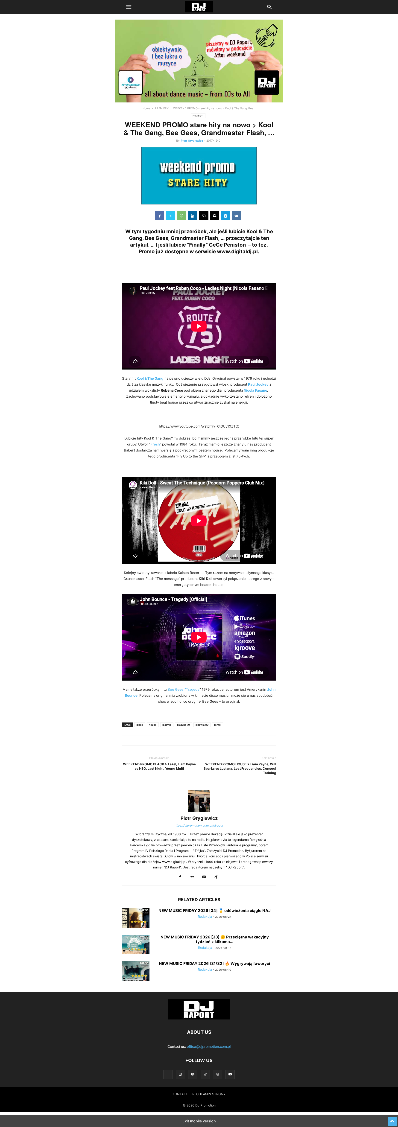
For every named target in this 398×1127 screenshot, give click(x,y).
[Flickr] (192, 877)
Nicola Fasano (255, 390)
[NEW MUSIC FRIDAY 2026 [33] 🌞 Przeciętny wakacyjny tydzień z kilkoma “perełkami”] (135, 945)
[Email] (203, 215)
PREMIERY (162, 108)
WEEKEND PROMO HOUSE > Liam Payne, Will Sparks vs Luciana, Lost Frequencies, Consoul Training (240, 768)
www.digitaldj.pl (237, 251)
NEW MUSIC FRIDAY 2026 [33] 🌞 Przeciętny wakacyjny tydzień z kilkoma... (215, 939)
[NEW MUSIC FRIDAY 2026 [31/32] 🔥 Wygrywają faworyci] (135, 971)
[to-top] (392, 1119)
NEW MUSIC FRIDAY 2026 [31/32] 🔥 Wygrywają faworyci (214, 963)
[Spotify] (192, 1074)
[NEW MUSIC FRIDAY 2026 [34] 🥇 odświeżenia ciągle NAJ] (135, 918)
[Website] (217, 1074)
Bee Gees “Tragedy (183, 689)
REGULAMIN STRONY (208, 1094)
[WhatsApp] (181, 215)
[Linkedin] (192, 215)
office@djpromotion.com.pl (209, 1046)
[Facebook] (159, 215)
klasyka (166, 724)
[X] (170, 215)
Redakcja (205, 916)
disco (139, 724)
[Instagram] (180, 1074)
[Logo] (199, 1018)
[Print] (214, 215)
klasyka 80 (202, 724)
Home (146, 108)
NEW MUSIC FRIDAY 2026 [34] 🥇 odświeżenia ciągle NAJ (214, 910)
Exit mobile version (199, 1121)
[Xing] (216, 877)
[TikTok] (205, 1074)
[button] (129, 7)
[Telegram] (225, 215)
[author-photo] (199, 812)
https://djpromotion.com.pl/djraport (199, 825)
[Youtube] (204, 877)
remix (217, 724)
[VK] (236, 215)
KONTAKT (180, 1094)
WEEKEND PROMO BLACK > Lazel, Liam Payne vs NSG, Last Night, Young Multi (159, 766)
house (153, 724)
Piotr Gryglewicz (192, 140)
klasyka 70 (183, 724)
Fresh (155, 444)
